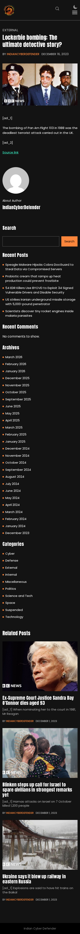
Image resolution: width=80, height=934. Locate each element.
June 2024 (13, 491)
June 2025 (13, 406)
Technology (14, 617)
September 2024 (18, 470)
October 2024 (15, 462)
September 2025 (18, 399)
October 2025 (15, 392)
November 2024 (17, 455)
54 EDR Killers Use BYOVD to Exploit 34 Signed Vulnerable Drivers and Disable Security (39, 290)
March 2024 (14, 512)
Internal (11, 574)
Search (9, 227)
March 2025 (14, 427)
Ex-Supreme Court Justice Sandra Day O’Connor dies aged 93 (38, 700)
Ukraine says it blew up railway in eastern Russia (34, 879)
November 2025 (17, 385)
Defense (11, 560)
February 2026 (15, 364)
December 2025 (17, 378)
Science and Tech (19, 596)
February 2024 (15, 519)
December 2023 (17, 533)
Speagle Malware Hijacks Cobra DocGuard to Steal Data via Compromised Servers (39, 266)
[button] (74, 12)
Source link (10, 152)
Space (10, 603)
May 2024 (12, 498)
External (10, 30)
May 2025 (12, 413)
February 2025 (15, 434)
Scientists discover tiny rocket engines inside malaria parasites (39, 313)
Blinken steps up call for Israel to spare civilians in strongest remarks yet (37, 789)
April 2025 (12, 420)
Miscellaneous (16, 582)
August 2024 (14, 476)
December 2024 (17, 448)
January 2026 (15, 371)
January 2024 (15, 526)
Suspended (14, 610)
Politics (10, 588)
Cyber (10, 553)
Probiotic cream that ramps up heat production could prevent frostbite (33, 278)
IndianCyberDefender (23, 54)
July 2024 (12, 484)
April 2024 (12, 505)
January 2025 (15, 441)
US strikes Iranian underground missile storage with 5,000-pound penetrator (40, 301)
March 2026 (13, 357)
